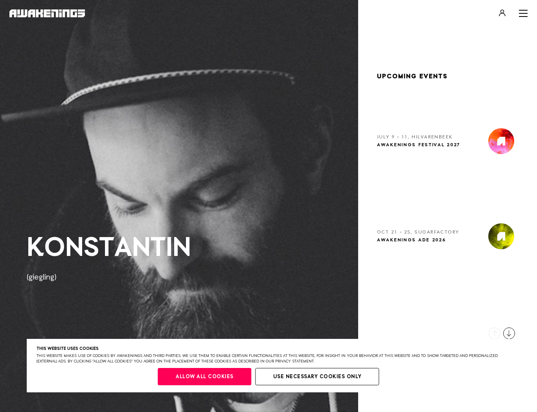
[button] (494, 333)
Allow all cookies (205, 376)
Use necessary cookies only (317, 376)
